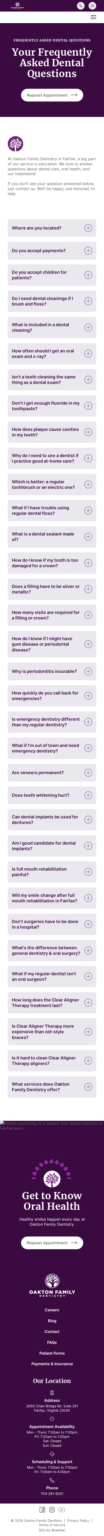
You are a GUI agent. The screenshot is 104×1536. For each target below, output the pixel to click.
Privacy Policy (78, 1520)
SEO (42, 1530)
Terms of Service (52, 1525)
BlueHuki (58, 1530)
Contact (52, 1331)
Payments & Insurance (52, 1363)
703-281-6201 (52, 1493)
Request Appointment (47, 95)
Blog (52, 1320)
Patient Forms (52, 1353)
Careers (52, 1309)
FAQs (52, 1342)
